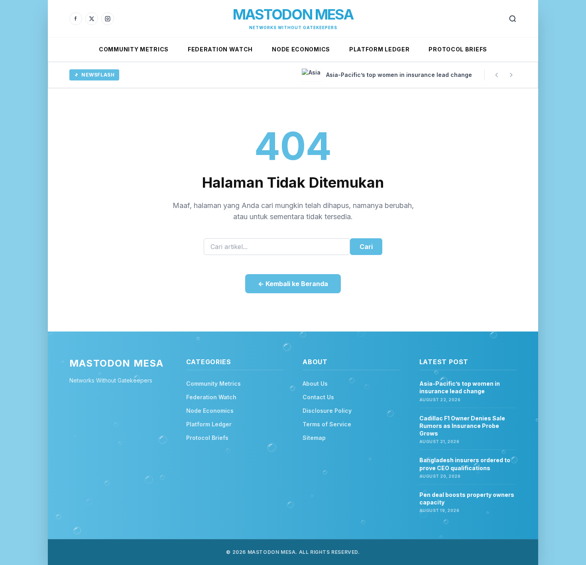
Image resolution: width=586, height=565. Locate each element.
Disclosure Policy (327, 410)
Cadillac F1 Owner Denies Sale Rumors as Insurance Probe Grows (462, 426)
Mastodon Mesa (293, 14)
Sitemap (314, 437)
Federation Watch (220, 49)
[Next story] (511, 74)
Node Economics (301, 49)
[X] (91, 18)
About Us (315, 383)
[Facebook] (75, 18)
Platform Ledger (379, 49)
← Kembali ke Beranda (293, 284)
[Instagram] (107, 18)
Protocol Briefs (458, 49)
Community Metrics (134, 49)
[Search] (513, 19)
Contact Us (318, 397)
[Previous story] (496, 74)
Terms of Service (327, 424)
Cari (366, 247)
